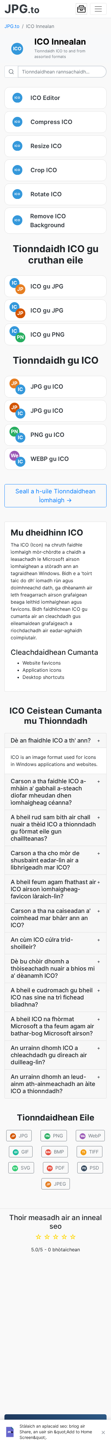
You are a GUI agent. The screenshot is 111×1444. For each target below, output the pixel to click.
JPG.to (12, 26)
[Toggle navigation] (98, 9)
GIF (21, 1152)
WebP (91, 1136)
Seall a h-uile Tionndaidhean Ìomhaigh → (55, 496)
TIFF (90, 1152)
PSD (90, 1168)
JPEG (56, 1184)
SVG (21, 1168)
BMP (55, 1152)
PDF (56, 1168)
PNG (54, 1136)
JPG (19, 1136)
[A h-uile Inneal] (81, 9)
